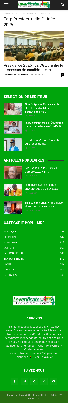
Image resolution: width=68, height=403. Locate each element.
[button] (6, 5)
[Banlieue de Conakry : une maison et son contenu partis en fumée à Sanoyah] (13, 207)
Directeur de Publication (16, 74)
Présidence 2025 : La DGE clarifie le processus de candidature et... (33, 67)
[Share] (34, 381)
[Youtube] (53, 381)
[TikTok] (44, 381)
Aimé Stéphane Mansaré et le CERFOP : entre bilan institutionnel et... (42, 108)
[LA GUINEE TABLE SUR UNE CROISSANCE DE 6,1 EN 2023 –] (13, 190)
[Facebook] (14, 381)
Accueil (7, 13)
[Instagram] (24, 381)
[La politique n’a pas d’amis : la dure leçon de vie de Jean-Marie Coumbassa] (13, 144)
